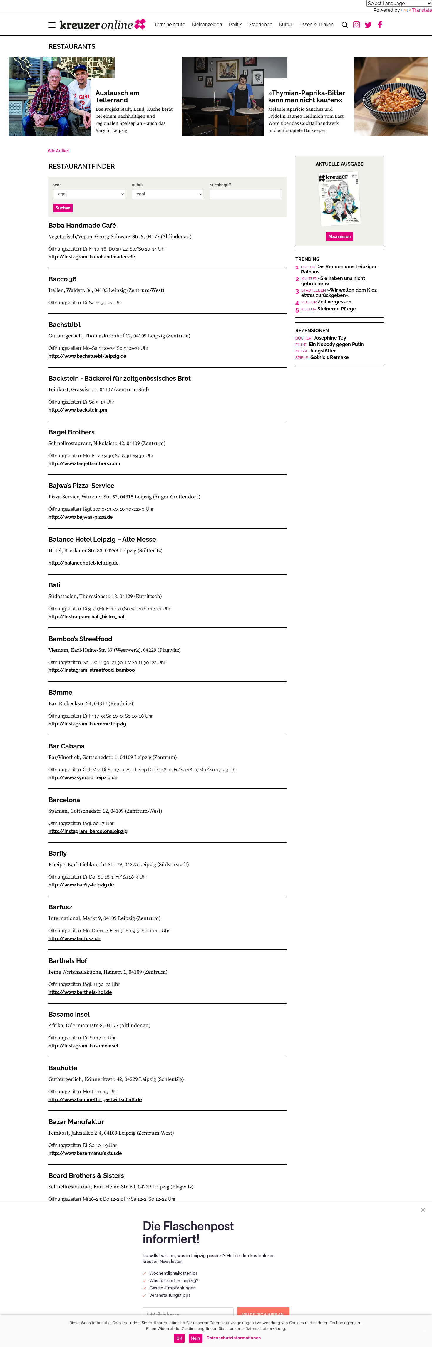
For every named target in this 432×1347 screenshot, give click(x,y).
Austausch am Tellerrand (117, 96)
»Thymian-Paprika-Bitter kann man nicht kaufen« (306, 96)
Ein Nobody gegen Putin (329, 344)
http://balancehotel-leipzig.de (83, 563)
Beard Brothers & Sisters (86, 1175)
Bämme (60, 692)
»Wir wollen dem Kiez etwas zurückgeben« (339, 293)
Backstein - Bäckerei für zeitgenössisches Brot (119, 378)
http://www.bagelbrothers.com (84, 463)
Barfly (57, 853)
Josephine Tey (320, 338)
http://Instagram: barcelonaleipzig (88, 831)
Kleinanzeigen (207, 24)
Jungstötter (315, 351)
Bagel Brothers (71, 432)
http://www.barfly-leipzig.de (81, 885)
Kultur (285, 24)
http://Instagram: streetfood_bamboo (91, 670)
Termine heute (169, 24)
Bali (54, 585)
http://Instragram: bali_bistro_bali (86, 616)
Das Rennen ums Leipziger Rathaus (338, 269)
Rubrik (137, 185)
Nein (195, 1338)
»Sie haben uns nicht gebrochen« (333, 281)
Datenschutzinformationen (234, 1337)
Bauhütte (62, 1068)
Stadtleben (260, 24)
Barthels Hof (67, 961)
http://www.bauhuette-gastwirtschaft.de (95, 1099)
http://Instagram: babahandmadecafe (91, 257)
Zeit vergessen (326, 302)
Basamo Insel (69, 1014)
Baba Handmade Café (82, 225)
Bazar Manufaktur (76, 1122)
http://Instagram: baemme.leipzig (87, 724)
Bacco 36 (62, 279)
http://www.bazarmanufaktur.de (85, 1153)
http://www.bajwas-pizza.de (80, 517)
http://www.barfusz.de (74, 938)
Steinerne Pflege (328, 309)
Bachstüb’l (64, 324)
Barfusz (60, 907)
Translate (422, 10)
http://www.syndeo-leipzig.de (83, 777)
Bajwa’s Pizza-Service (81, 485)
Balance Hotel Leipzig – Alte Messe (102, 539)
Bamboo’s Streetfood (80, 639)
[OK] (425, 1331)
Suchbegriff (220, 185)
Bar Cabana (66, 746)
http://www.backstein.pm (77, 410)
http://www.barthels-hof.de (80, 992)
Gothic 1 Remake (322, 357)
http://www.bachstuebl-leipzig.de (87, 356)
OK (179, 1338)
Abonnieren (340, 236)
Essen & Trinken (316, 24)
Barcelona (64, 800)
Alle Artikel (58, 150)
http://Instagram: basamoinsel (83, 1046)
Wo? (57, 185)
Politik (235, 24)
